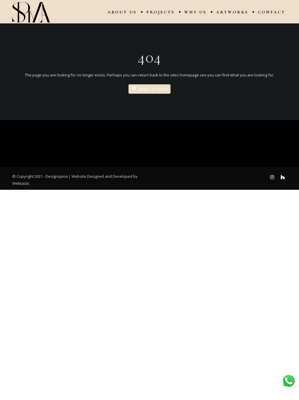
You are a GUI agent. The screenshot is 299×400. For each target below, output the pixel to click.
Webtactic (20, 183)
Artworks (232, 12)
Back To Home (152, 89)
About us (122, 12)
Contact (271, 12)
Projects (160, 12)
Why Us (195, 12)
